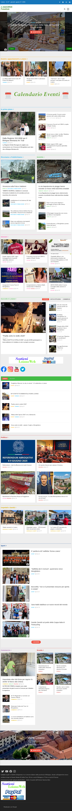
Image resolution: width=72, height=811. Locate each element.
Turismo (5, 82)
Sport (32, 553)
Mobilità (48, 137)
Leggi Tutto (36, 750)
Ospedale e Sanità (7, 530)
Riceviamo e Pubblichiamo (14, 188)
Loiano (3, 2)
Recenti (12, 378)
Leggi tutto (36, 33)
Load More (36, 642)
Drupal (15, 807)
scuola (33, 288)
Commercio (5, 288)
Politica (5, 467)
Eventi (28, 82)
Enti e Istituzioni (50, 118)
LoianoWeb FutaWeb (6, 8)
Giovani (48, 127)
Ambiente (33, 22)
